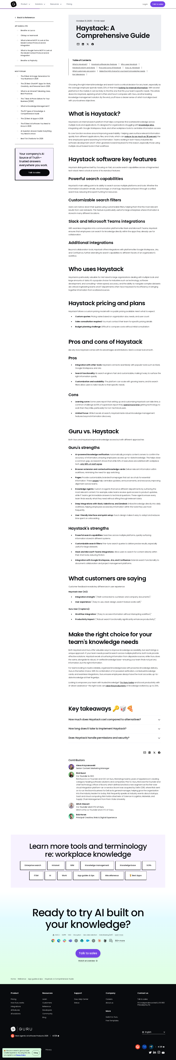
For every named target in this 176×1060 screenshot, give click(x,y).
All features (15, 1010)
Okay (36, 1053)
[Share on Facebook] (92, 44)
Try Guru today (127, 682)
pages (96, 480)
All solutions (15, 1013)
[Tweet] (88, 44)
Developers (47, 1010)
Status (76, 1003)
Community (47, 1013)
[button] (26, 4)
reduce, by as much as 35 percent (140, 136)
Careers (109, 999)
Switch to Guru (112, 1017)
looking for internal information (133, 87)
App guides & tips (35, 979)
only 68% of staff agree (91, 464)
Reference (22, 979)
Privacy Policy (21, 1055)
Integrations (16, 1006)
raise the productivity (116, 685)
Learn (44, 999)
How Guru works (17, 1003)
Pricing (69, 4)
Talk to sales (157, 4)
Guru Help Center (81, 999)
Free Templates (112, 1020)
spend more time (131, 404)
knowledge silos (146, 125)
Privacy (48, 1050)
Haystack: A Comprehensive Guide (59, 979)
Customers (47, 1003)
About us (109, 1003)
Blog (44, 1017)
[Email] (78, 44)
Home (13, 979)
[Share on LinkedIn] (83, 44)
